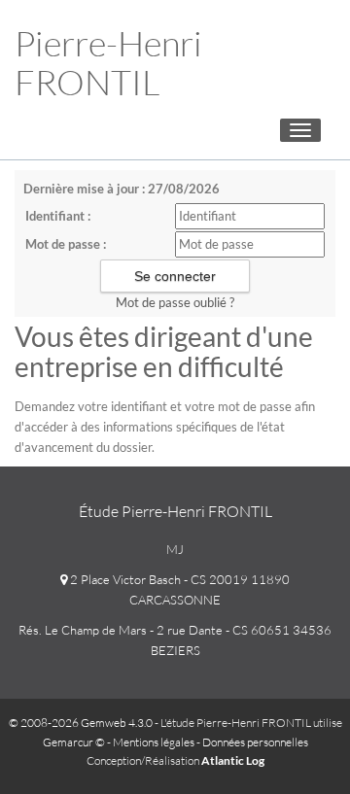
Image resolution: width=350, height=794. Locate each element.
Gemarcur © (74, 742)
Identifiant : (57, 216)
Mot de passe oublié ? (175, 302)
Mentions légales (153, 742)
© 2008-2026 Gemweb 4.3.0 (81, 722)
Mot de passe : (65, 244)
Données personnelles (255, 742)
